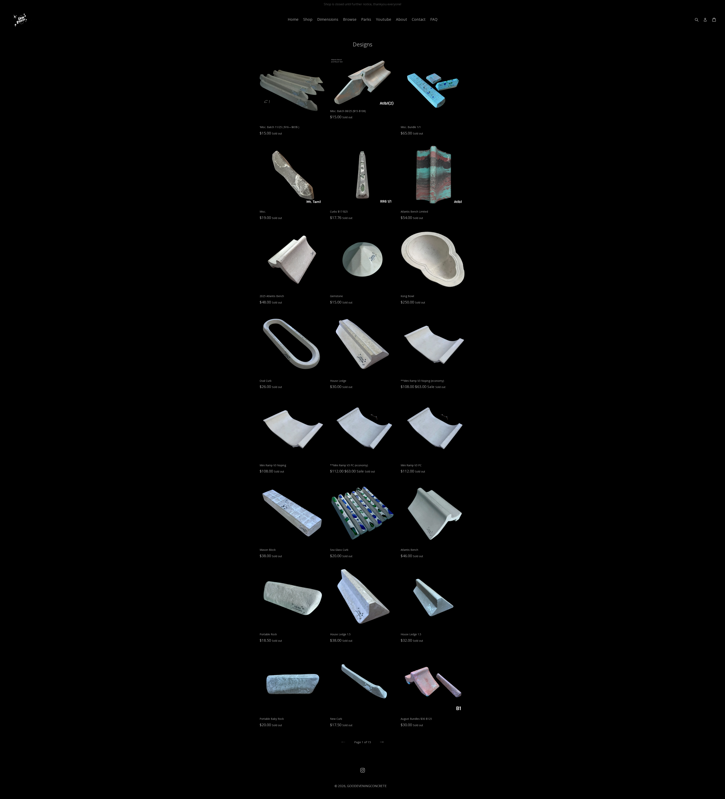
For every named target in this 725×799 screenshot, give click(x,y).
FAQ (433, 19)
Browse (349, 19)
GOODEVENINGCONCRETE (367, 786)
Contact (419, 19)
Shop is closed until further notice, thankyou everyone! (362, 4)
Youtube (383, 19)
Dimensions (327, 19)
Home (293, 19)
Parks (366, 19)
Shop (307, 19)
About (401, 19)
